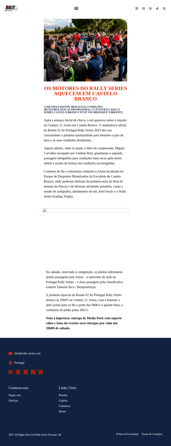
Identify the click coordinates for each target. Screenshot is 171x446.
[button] (76, 8)
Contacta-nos (18, 388)
